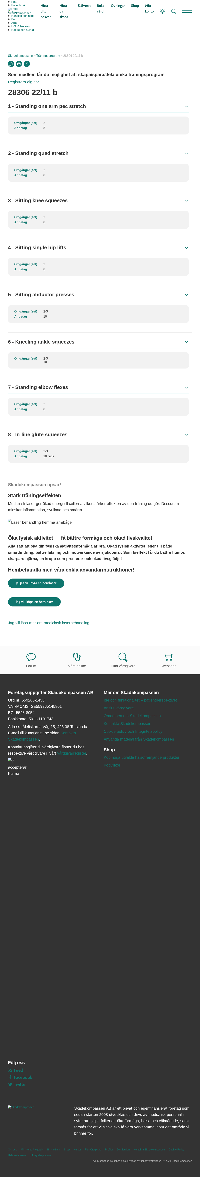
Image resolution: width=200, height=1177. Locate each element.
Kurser (77, 1149)
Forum (31, 666)
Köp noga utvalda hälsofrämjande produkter (141, 757)
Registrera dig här (23, 82)
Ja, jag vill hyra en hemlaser (36, 583)
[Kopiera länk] (27, 64)
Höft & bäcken (20, 26)
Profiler (109, 1149)
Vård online (77, 666)
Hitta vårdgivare (123, 666)
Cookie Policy (176, 1149)
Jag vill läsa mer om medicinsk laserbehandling (48, 623)
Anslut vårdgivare (119, 708)
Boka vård (100, 8)
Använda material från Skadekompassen (139, 739)
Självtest (84, 6)
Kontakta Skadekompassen (127, 723)
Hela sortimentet (17, 1155)
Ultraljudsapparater (41, 1155)
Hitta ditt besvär (46, 11)
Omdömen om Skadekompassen (132, 716)
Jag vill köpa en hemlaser (34, 602)
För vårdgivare (93, 1149)
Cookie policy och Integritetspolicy (133, 731)
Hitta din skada (64, 11)
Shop (135, 6)
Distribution (123, 1149)
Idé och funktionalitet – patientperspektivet (140, 700)
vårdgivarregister (71, 753)
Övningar (118, 6)
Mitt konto (149, 8)
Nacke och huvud (22, 29)
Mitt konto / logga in (32, 1149)
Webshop (169, 666)
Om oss (12, 1149)
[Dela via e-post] (19, 64)
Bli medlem (53, 1149)
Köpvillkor (112, 765)
